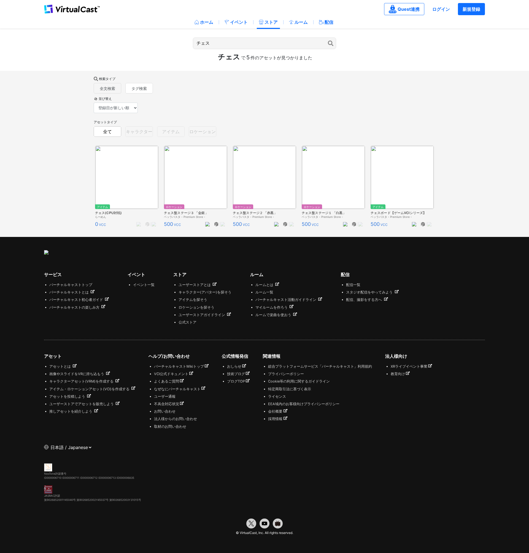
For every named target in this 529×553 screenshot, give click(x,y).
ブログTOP (236, 381)
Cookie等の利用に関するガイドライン (299, 381)
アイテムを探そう (193, 300)
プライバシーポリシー (286, 374)
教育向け (398, 374)
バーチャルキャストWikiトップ (179, 366)
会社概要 (275, 411)
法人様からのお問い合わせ (175, 419)
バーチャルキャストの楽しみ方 (75, 307)
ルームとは (264, 285)
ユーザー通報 (165, 396)
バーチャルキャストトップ (70, 285)
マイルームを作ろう (272, 307)
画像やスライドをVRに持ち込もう (77, 374)
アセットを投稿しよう (67, 396)
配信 (329, 22)
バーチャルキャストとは (69, 292)
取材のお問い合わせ (170, 426)
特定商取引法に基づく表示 (289, 389)
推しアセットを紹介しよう (71, 411)
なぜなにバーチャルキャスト (177, 389)
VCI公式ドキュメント (171, 374)
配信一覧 (353, 285)
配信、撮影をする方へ (364, 300)
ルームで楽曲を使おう (273, 315)
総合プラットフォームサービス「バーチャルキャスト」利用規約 (320, 366)
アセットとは (60, 366)
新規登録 (471, 9)
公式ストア (187, 322)
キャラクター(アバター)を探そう (205, 292)
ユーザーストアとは (195, 285)
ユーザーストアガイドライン (202, 315)
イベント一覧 (144, 285)
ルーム (301, 22)
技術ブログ (236, 374)
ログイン (441, 9)
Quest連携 (409, 9)
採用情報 (275, 419)
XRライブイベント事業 (409, 366)
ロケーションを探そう (196, 307)
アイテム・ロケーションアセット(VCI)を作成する (90, 389)
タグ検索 (139, 88)
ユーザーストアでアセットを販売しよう (82, 404)
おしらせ (234, 366)
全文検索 (107, 88)
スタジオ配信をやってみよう (370, 292)
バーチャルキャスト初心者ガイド (76, 300)
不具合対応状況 (166, 404)
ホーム (206, 22)
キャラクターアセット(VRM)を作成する (82, 381)
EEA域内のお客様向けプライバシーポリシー (303, 404)
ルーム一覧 (264, 292)
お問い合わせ (165, 411)
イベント (239, 22)
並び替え (105, 99)
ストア (271, 22)
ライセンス (277, 396)
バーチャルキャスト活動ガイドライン (286, 300)
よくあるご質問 (166, 381)
